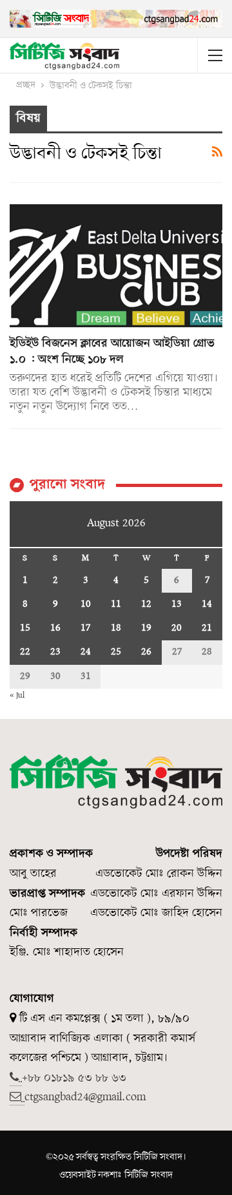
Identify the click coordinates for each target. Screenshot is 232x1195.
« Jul (17, 695)
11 (116, 604)
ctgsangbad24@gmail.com (85, 1097)
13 (176, 604)
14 (207, 604)
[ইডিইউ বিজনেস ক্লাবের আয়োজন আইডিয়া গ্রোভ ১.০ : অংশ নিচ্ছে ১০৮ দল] (116, 265)
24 (86, 652)
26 (146, 652)
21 (207, 628)
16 (55, 628)
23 (55, 652)
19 (146, 628)
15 (25, 628)
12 (146, 604)
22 (25, 652)
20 (176, 628)
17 (85, 628)
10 (86, 604)
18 (116, 628)
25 (116, 652)
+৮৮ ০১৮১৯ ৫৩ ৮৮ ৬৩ (74, 1078)
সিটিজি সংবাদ (148, 1175)
